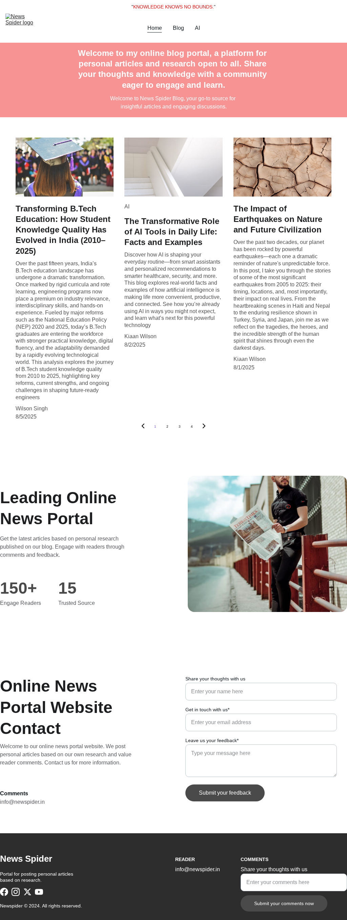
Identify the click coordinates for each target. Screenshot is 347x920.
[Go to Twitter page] (27, 892)
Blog (178, 28)
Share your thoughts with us (215, 678)
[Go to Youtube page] (39, 892)
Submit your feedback (225, 793)
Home (154, 28)
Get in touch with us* (207, 709)
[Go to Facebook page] (4, 892)
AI (197, 28)
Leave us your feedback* (212, 740)
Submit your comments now (284, 903)
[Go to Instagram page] (16, 892)
